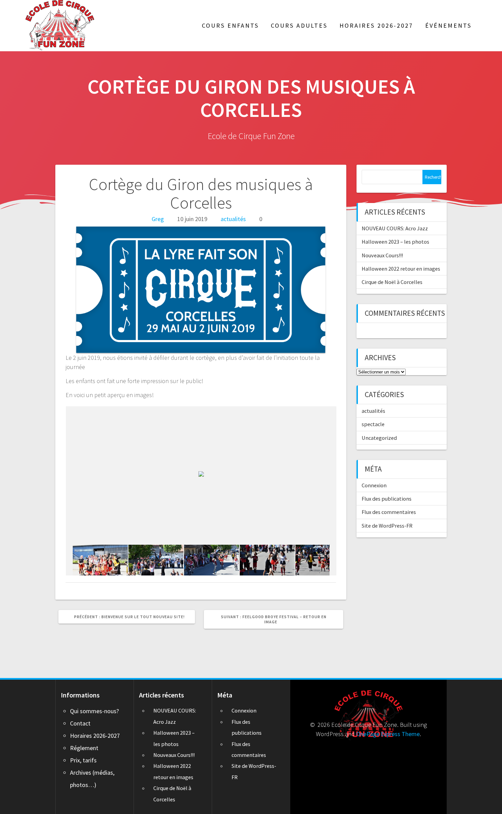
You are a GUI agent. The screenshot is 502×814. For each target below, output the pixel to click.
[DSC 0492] (100, 560)
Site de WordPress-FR (387, 525)
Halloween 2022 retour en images (401, 268)
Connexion (374, 485)
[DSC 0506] (322, 560)
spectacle (373, 424)
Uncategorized (379, 437)
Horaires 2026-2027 (376, 25)
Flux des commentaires (389, 511)
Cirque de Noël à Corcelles (392, 282)
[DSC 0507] (211, 560)
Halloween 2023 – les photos (395, 241)
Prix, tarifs (83, 760)
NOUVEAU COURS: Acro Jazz (395, 228)
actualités (233, 219)
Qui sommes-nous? (94, 711)
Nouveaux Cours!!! (382, 255)
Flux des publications (387, 498)
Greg (158, 219)
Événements (448, 25)
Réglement (84, 748)
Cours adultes (299, 25)
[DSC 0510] (155, 560)
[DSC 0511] (267, 560)
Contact (80, 723)
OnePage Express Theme (388, 734)
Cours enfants (230, 25)
